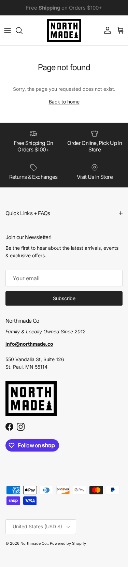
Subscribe (64, 298)
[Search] (22, 30)
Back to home (64, 101)
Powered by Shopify (68, 543)
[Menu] (7, 30)
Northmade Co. (34, 543)
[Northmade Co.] (64, 30)
